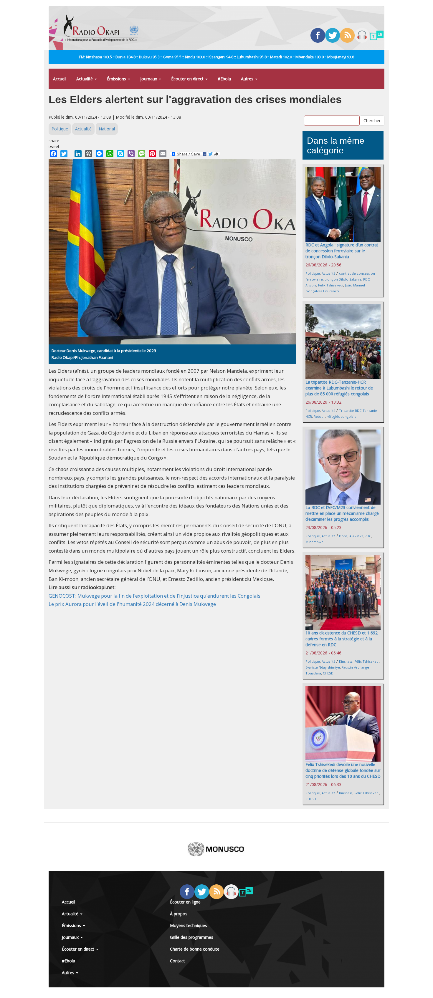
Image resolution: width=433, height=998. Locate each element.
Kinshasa (346, 661)
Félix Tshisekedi (330, 285)
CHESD (328, 673)
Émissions (117, 79)
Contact (177, 961)
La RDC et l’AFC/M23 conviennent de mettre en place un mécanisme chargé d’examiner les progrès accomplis (342, 513)
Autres (247, 79)
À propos (178, 913)
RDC (366, 279)
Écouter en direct (188, 79)
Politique (60, 129)
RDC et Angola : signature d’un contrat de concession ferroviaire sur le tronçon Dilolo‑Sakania (341, 250)
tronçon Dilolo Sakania (343, 279)
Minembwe (314, 542)
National (107, 129)
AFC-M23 (356, 536)
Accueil (59, 79)
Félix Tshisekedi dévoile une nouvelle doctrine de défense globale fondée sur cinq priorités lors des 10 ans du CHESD (343, 770)
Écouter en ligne (185, 902)
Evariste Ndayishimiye (322, 667)
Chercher (372, 120)
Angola (310, 285)
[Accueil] (103, 28)
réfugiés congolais (341, 416)
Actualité (85, 79)
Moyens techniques (188, 925)
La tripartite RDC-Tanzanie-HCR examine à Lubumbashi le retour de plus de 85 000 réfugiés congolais (339, 388)
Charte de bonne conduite (194, 949)
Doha (343, 536)
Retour (319, 416)
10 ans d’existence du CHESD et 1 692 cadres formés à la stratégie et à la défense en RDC (341, 638)
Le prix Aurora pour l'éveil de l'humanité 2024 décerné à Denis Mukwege (132, 604)
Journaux (149, 79)
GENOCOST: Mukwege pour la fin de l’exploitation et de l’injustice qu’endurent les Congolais (154, 595)
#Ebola (224, 79)
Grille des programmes (191, 937)
